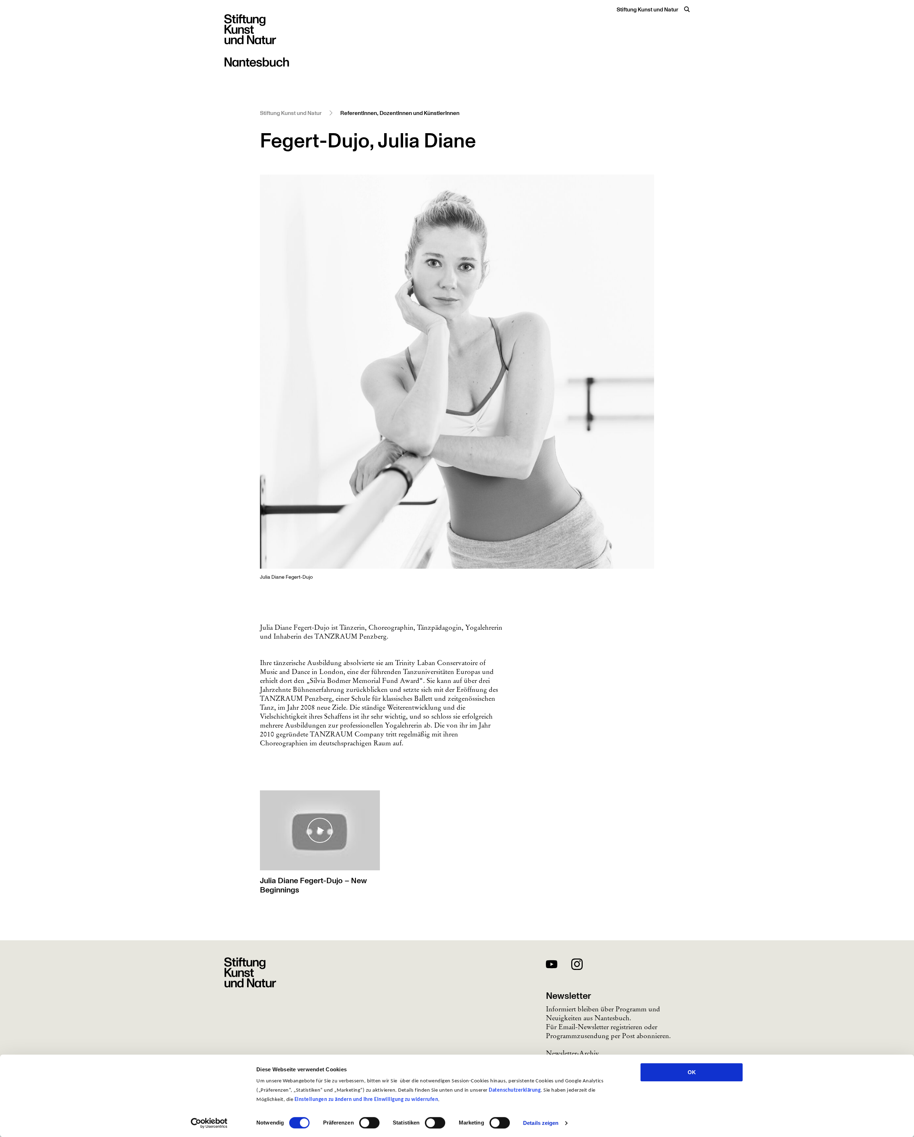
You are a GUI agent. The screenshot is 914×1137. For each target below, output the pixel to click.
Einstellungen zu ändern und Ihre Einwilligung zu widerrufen (366, 1099)
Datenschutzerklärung (515, 1090)
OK (692, 1072)
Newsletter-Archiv (572, 1053)
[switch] (369, 1122)
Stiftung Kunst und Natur (647, 10)
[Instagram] (577, 965)
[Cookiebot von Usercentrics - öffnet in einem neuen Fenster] (209, 1123)
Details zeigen (540, 1123)
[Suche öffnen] (687, 9)
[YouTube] (551, 965)
